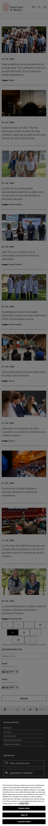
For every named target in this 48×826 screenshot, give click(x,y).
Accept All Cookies (24, 822)
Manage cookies (24, 808)
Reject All (24, 815)
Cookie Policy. (24, 803)
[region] (24, 802)
